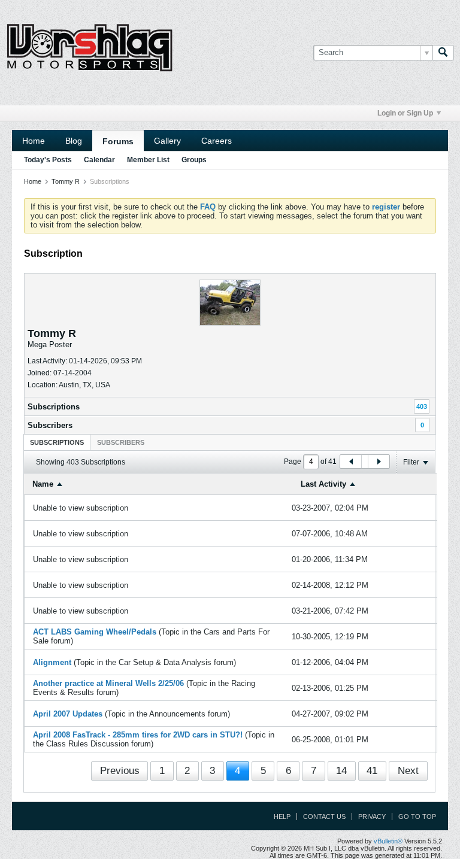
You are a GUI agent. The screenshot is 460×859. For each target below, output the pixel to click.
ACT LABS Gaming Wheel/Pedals (94, 631)
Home (33, 140)
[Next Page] (378, 461)
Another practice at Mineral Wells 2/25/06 (108, 683)
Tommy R (66, 181)
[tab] (56, 442)
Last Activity (323, 483)
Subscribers (50, 425)
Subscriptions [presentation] (57, 442)
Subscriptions (54, 406)
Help (282, 816)
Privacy (372, 816)
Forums (118, 141)
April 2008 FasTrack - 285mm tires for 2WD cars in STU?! (138, 734)
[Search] (443, 52)
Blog (73, 140)
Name (42, 483)
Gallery (167, 140)
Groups (194, 160)
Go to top (417, 816)
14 (341, 770)
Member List (148, 160)
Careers (216, 140)
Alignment (52, 662)
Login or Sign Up (405, 113)
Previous (120, 770)
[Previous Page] (351, 461)
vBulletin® (388, 841)
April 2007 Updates (67, 713)
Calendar (99, 160)
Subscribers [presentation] (120, 442)
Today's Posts (48, 160)
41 (372, 770)
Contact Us (324, 816)
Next (408, 770)
